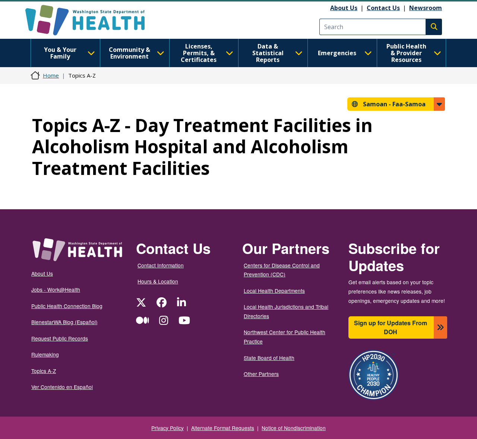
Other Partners (261, 373)
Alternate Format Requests (222, 428)
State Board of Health (269, 357)
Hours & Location (158, 281)
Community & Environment (129, 53)
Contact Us (383, 8)
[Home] (91, 20)
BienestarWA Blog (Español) (64, 322)
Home (51, 75)
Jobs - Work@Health (55, 289)
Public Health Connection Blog (66, 306)
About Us (343, 8)
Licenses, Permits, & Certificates (199, 53)
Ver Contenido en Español (62, 387)
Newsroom (425, 8)
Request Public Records (59, 338)
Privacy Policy (167, 428)
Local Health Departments (274, 290)
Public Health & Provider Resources (406, 53)
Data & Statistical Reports (268, 53)
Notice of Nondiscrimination (294, 428)
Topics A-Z (43, 370)
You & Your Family (60, 53)
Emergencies (337, 53)
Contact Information (161, 265)
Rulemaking (45, 354)
